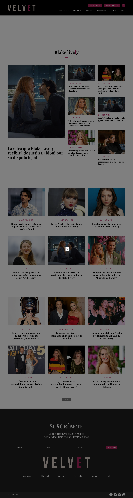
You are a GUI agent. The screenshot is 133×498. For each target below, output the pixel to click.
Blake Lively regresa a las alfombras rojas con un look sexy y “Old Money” (26, 275)
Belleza (26, 329)
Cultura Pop (63, 10)
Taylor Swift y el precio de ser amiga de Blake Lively (66, 225)
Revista (113, 10)
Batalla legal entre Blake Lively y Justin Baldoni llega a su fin (111, 119)
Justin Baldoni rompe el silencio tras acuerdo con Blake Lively (79, 88)
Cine (11, 142)
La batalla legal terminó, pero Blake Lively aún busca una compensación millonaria (81, 123)
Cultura (106, 378)
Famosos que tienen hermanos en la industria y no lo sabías (66, 336)
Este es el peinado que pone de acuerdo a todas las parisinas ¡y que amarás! (26, 336)
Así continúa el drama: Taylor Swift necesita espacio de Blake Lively (106, 336)
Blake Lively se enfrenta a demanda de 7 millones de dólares (106, 384)
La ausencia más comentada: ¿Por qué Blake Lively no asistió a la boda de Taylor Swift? (110, 89)
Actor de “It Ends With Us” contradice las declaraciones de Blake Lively (66, 275)
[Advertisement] (66, 29)
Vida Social (77, 10)
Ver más (67, 400)
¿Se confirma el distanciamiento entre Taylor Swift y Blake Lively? (66, 384)
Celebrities (104, 83)
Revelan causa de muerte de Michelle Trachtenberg (107, 225)
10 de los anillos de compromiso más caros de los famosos (111, 161)
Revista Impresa (112, 5)
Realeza (89, 10)
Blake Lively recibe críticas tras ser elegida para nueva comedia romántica (81, 152)
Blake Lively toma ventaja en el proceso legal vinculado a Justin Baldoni (26, 226)
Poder (123, 10)
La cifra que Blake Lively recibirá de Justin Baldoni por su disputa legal (35, 153)
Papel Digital (95, 5)
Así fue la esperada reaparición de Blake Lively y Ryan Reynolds (26, 384)
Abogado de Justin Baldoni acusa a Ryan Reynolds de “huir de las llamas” (107, 275)
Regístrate (111, 447)
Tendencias (101, 10)
